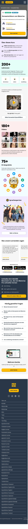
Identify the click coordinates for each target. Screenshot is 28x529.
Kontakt (3, 403)
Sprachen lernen (6, 423)
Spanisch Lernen (6, 446)
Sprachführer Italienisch (7, 496)
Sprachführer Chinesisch (7, 484)
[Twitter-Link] (12, 396)
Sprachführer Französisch (8, 493)
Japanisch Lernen (6, 438)
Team (3, 415)
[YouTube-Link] (15, 396)
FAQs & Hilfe (4, 406)
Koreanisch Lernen (5, 7)
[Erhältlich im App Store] (7, 268)
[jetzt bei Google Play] (20, 268)
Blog (3, 418)
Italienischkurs (5, 464)
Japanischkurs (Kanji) (7, 467)
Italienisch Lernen (6, 435)
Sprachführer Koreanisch (8, 504)
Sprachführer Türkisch (7, 513)
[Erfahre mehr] (24, 2)
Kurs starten (14, 33)
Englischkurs (5, 455)
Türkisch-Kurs (5, 481)
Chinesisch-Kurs (5, 452)
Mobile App (4, 409)
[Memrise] (2, 2)
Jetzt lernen (9, 2)
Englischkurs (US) (6, 458)
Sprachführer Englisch (7, 490)
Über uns (4, 400)
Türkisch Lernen (6, 449)
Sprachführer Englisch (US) (8, 487)
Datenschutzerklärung (17, 518)
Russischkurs (5, 475)
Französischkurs (5, 461)
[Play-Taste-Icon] (14, 102)
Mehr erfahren (14, 233)
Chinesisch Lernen (6, 426)
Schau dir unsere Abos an (14, 296)
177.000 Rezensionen (7, 272)
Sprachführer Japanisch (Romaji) (9, 501)
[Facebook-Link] (9, 396)
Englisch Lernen (5, 429)
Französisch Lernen (6, 432)
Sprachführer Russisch (7, 507)
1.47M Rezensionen (19, 272)
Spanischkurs (5, 478)
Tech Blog (4, 420)
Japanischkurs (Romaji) (7, 470)
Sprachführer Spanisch (7, 510)
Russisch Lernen (5, 444)
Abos (3, 412)
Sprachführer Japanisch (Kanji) (9, 498)
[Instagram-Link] (19, 396)
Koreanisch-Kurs (6, 472)
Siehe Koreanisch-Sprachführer (14, 117)
